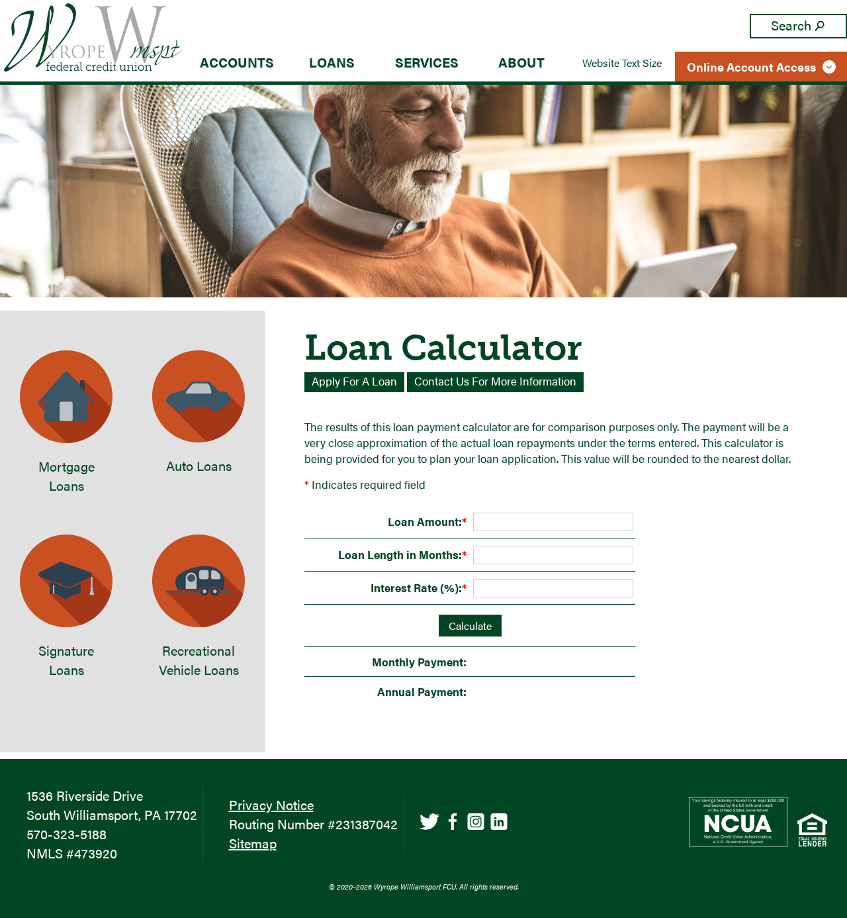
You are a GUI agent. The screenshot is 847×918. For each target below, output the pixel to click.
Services (427, 62)
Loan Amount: (427, 521)
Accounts (237, 62)
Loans (332, 62)
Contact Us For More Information (495, 381)
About (521, 62)
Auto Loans (199, 465)
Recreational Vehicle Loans (199, 659)
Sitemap (253, 842)
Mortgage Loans (66, 475)
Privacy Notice (271, 804)
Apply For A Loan (354, 381)
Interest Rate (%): (419, 587)
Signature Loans (66, 659)
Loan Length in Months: (402, 554)
